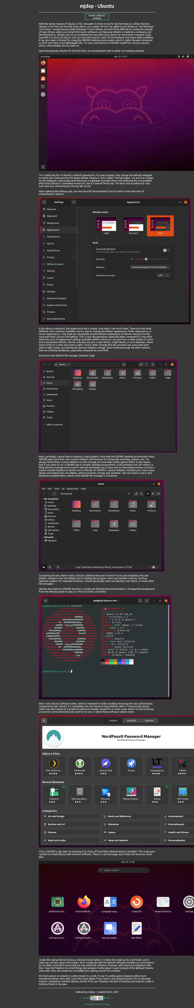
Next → (109, 997)
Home (92, 15)
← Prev (84, 997)
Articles (97, 18)
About (100, 15)
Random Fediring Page (97, 1004)
